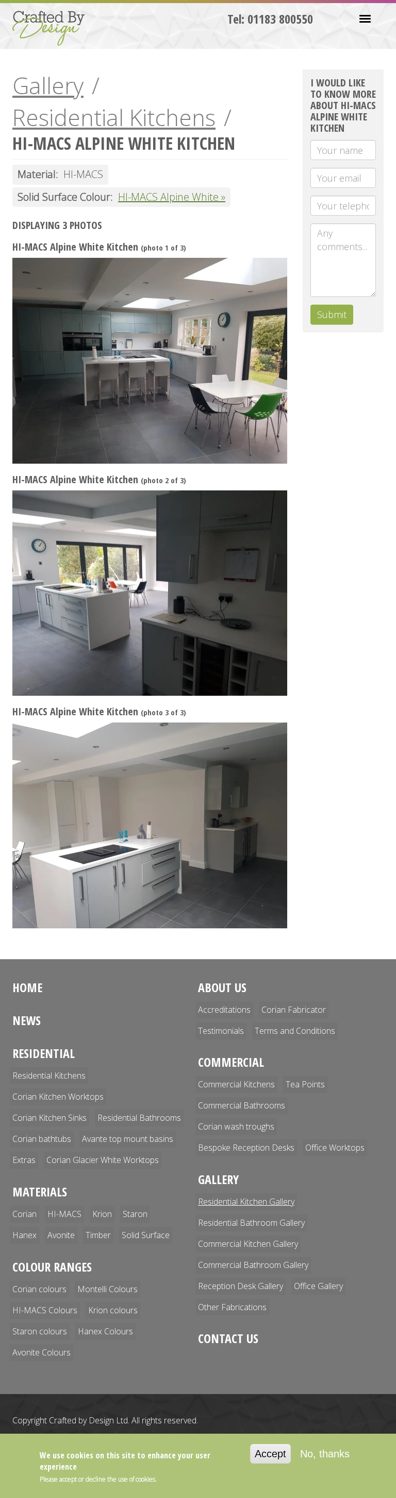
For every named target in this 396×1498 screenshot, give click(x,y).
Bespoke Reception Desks (246, 1147)
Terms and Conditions (295, 1030)
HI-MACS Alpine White (168, 197)
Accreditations (224, 1009)
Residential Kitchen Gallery (246, 1201)
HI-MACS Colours (44, 1310)
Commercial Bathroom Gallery (253, 1265)
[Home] (52, 28)
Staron (135, 1214)
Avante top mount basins (127, 1138)
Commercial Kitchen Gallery (248, 1243)
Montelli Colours (107, 1289)
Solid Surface (146, 1235)
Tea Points (305, 1084)
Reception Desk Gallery (240, 1286)
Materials (39, 1191)
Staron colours (39, 1331)
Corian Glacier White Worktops (102, 1160)
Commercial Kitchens (236, 1084)
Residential (43, 1053)
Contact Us (228, 1338)
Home (27, 987)
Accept (270, 1453)
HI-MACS (64, 1214)
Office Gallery (318, 1286)
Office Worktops (335, 1147)
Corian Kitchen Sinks (49, 1117)
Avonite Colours (41, 1352)
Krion (102, 1214)
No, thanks (325, 1453)
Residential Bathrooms (139, 1117)
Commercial (231, 1061)
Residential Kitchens (114, 117)
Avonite (61, 1235)
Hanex (24, 1235)
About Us (222, 987)
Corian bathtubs (41, 1138)
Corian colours (39, 1289)
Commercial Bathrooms (241, 1105)
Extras (24, 1160)
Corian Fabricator (293, 1009)
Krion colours (113, 1310)
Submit (331, 314)
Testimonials (221, 1030)
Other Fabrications (232, 1307)
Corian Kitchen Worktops (58, 1096)
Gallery (48, 85)
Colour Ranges (52, 1266)
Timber (98, 1235)
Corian (24, 1214)
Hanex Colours (105, 1331)
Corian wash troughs (236, 1126)
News (26, 1020)
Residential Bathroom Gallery (251, 1222)
